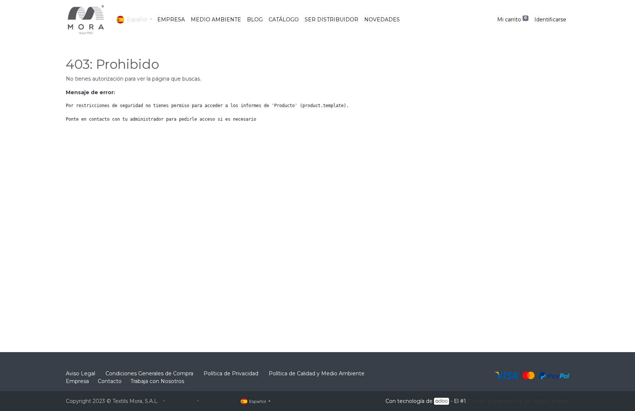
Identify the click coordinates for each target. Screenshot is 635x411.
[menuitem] (171, 19)
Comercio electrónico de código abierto (518, 401)
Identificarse (550, 19)
